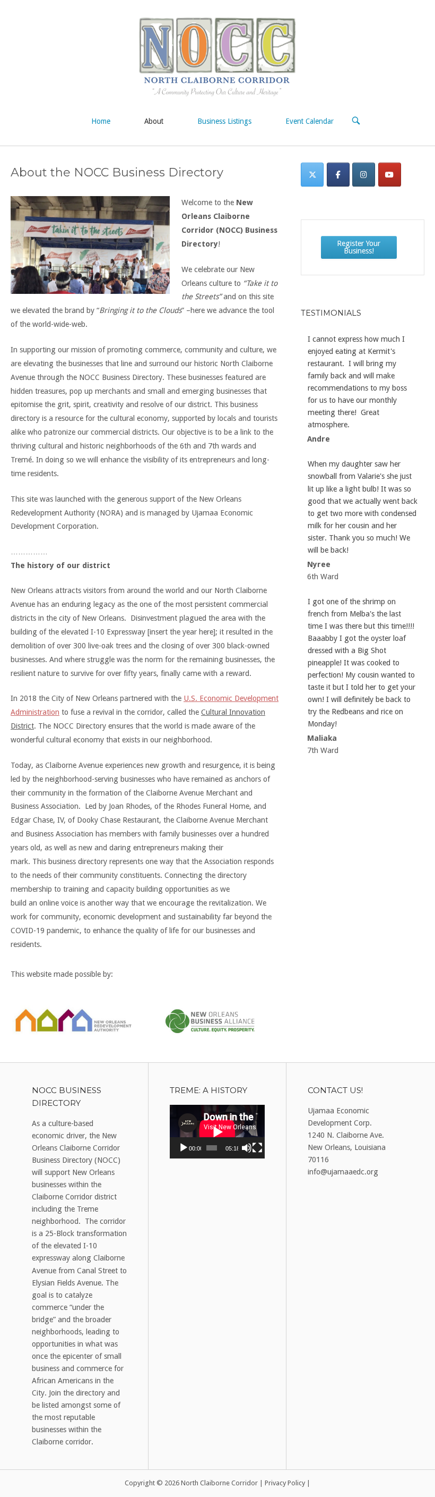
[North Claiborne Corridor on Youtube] (389, 175)
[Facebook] (338, 175)
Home (100, 121)
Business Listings (224, 121)
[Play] (183, 1148)
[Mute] (246, 1148)
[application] (217, 1131)
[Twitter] (312, 175)
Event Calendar (309, 121)
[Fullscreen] (257, 1148)
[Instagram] (363, 175)
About (153, 121)
